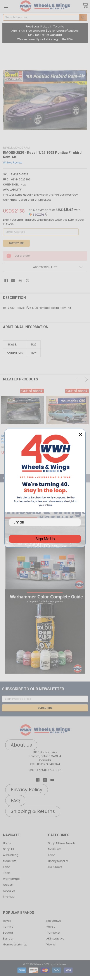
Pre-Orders (55, 867)
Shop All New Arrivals (61, 843)
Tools (6, 873)
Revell (7, 921)
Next (86, 379)
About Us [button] (21, 745)
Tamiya (8, 927)
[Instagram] (45, 780)
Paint (6, 867)
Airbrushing (10, 855)
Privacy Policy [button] (26, 789)
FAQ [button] (15, 800)
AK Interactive (55, 938)
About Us (9, 890)
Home (7, 843)
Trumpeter (53, 932)
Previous (77, 379)
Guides (8, 885)
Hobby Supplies (58, 861)
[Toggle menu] (6, 6)
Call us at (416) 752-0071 (45, 770)
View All (51, 944)
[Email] (13, 280)
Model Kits (9, 861)
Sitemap (8, 896)
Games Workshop (15, 944)
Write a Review (12, 162)
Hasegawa (53, 921)
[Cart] (85, 6)
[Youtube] (52, 780)
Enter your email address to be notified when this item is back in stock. (43, 221)
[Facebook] (6, 280)
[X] (27, 280)
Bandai (8, 938)
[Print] (20, 280)
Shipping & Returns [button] (33, 811)
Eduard (8, 932)
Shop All (8, 849)
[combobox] (45, 17)
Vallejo (50, 927)
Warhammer (11, 879)
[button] (45, 563)
